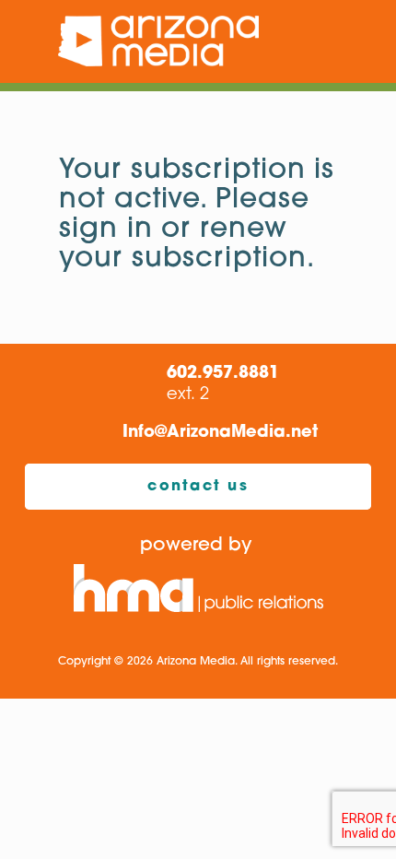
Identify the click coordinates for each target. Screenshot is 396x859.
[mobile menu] (371, 41)
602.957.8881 (223, 374)
